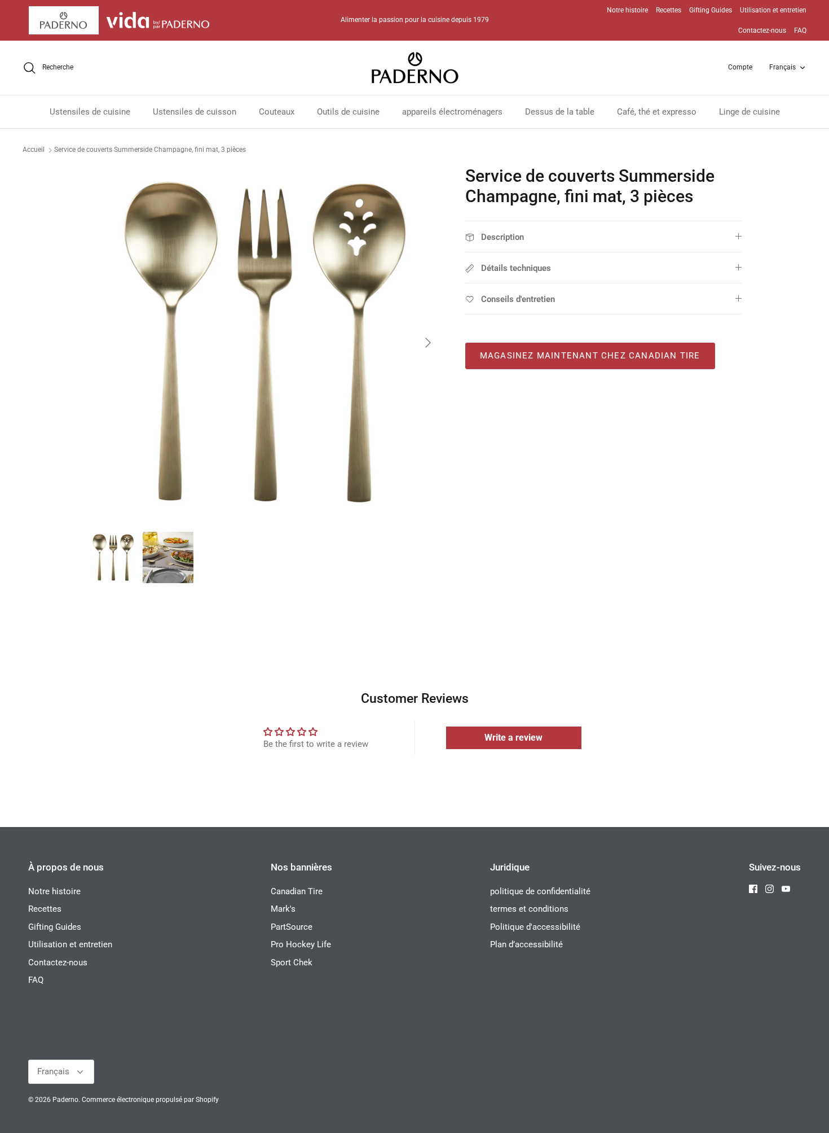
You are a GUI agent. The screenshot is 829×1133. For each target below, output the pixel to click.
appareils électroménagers (452, 112)
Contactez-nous (762, 30)
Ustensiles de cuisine (90, 112)
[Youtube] (786, 889)
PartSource (291, 927)
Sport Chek (291, 962)
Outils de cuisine (348, 112)
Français (782, 67)
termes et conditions (529, 909)
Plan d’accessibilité (526, 944)
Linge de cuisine (749, 112)
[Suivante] (428, 342)
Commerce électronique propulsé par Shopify (150, 1100)
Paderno (65, 1100)
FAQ (800, 30)
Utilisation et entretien (773, 10)
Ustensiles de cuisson (194, 112)
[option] (263, 342)
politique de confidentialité (540, 891)
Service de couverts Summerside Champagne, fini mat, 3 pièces (150, 150)
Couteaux (276, 112)
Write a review (513, 737)
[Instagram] (769, 889)
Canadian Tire (297, 891)
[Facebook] (753, 889)
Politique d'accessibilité (535, 927)
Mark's (283, 909)
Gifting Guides (710, 10)
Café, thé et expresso (656, 112)
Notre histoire (627, 10)
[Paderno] (414, 68)
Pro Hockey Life (301, 944)
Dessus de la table (559, 112)
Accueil (34, 150)
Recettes (668, 10)
